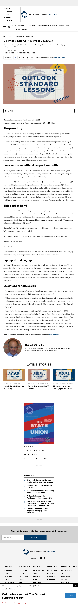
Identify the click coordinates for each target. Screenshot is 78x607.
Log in (9, 20)
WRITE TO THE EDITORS (36, 458)
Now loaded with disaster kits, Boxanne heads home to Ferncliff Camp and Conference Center (40, 503)
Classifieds (64, 25)
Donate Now (52, 570)
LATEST (14, 25)
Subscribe (8, 8)
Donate (9, 14)
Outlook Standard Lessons (18, 36)
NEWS (34, 25)
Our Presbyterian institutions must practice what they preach (40, 481)
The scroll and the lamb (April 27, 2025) (62, 387)
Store (36, 566)
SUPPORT (52, 566)
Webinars (37, 576)
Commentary (43, 25)
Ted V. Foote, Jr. (16, 50)
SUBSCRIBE (29, 446)
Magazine (24, 566)
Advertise (8, 17)
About (8, 566)
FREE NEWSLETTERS (19, 29)
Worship (54, 25)
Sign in (12, 589)
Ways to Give (52, 573)
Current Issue (24, 25)
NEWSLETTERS (69, 566)
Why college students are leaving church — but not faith (40, 492)
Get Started (70, 595)
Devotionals (38, 570)
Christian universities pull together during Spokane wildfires (37, 511)
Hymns (35, 573)
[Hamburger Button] (4, 27)
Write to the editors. (60, 57)
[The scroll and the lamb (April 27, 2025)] (64, 375)
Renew (9, 11)
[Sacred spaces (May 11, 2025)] (39, 375)
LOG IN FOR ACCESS (34, 450)
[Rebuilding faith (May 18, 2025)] (14, 375)
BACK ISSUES (30, 454)
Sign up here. (54, 334)
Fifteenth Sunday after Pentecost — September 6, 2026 (40, 497)
